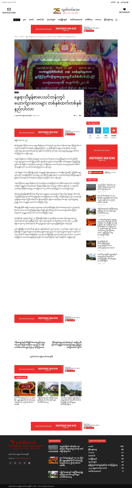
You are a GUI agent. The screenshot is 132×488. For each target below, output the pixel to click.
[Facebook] (16, 330)
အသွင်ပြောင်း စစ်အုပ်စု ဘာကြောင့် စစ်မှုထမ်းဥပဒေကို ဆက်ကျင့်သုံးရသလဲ (107, 187)
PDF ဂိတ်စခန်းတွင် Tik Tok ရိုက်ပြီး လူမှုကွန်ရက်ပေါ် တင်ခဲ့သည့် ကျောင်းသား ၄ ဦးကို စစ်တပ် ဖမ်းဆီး (24, 401)
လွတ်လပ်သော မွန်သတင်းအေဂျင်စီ (24, 115)
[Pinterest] (25, 330)
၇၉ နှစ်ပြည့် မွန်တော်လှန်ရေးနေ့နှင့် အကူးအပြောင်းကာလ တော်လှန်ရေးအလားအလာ (106, 245)
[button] (116, 19)
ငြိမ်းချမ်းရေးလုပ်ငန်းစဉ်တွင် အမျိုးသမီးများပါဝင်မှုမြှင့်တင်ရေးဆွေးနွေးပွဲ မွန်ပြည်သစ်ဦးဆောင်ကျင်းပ (66, 344)
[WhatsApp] (30, 330)
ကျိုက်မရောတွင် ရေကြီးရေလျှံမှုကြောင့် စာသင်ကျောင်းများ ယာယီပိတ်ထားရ (47, 400)
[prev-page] (15, 409)
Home (16, 36)
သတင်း (21, 36)
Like (90, 128)
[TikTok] (20, 463)
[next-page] (18, 409)
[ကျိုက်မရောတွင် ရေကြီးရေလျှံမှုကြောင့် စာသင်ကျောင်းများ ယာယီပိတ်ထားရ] (47, 389)
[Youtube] (29, 463)
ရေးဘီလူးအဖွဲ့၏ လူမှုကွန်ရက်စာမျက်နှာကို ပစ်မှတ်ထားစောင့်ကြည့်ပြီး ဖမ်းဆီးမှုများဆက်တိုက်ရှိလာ (71, 401)
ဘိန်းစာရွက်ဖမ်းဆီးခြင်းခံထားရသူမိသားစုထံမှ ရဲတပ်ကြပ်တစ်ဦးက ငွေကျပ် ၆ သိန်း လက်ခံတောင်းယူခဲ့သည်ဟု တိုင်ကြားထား (29, 344)
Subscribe (114, 128)
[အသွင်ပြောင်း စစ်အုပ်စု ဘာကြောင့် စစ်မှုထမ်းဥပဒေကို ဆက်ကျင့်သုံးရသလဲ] (91, 187)
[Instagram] (15, 463)
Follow (98, 128)
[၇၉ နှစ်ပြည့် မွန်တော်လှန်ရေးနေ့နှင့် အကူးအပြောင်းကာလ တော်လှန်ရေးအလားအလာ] (91, 243)
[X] (21, 330)
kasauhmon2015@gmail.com (23, 458)
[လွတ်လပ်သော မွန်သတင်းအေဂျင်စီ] (22, 356)
